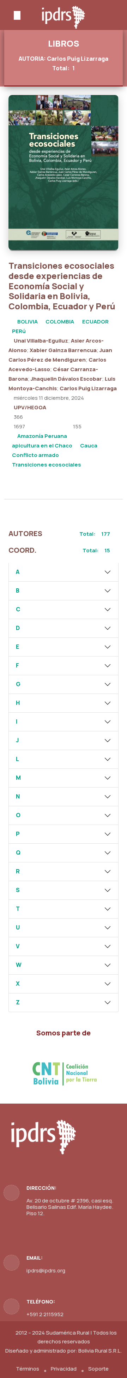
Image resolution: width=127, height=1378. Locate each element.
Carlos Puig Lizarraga (88, 388)
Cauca (88, 445)
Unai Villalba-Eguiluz (41, 340)
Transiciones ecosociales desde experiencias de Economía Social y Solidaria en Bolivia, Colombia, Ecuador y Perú (61, 286)
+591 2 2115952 (45, 1314)
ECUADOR (95, 321)
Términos (27, 1368)
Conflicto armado (35, 455)
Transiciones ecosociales (46, 464)
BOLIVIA (27, 321)
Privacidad (64, 1368)
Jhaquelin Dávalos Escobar (66, 378)
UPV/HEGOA (30, 407)
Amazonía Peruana (42, 436)
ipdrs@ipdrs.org (45, 1270)
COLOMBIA (60, 321)
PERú (19, 331)
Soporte (98, 1368)
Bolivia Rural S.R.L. (100, 1350)
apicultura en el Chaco (42, 445)
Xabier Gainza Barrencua (63, 350)
